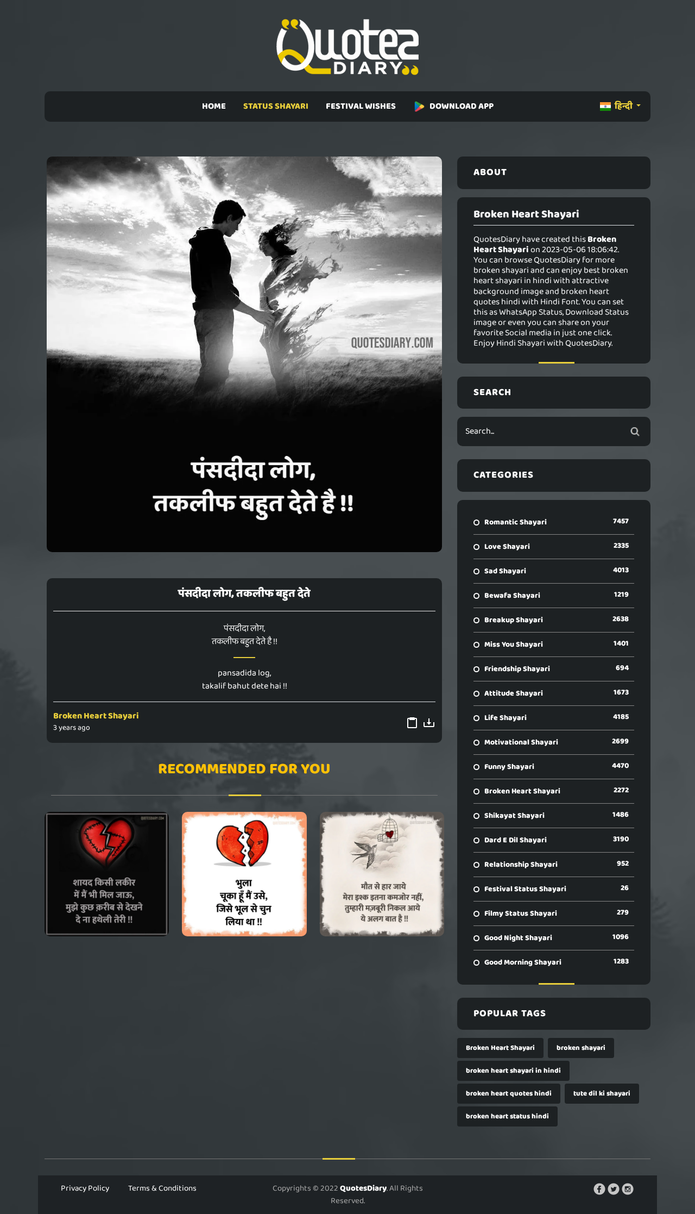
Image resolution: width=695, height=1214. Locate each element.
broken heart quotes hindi (509, 1093)
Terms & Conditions (162, 1188)
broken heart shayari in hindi (513, 1071)
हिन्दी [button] (623, 106)
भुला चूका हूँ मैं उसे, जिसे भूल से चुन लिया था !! (244, 873)
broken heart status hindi (507, 1116)
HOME (214, 106)
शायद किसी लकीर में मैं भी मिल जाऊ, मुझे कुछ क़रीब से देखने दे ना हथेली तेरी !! (106, 873)
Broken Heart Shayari (96, 716)
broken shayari (581, 1048)
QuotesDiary (363, 1188)
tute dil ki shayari (601, 1093)
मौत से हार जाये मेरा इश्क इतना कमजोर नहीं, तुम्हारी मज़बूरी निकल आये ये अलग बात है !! (382, 874)
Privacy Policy (85, 1188)
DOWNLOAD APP (461, 106)
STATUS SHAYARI (275, 106)
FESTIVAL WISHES (361, 106)
